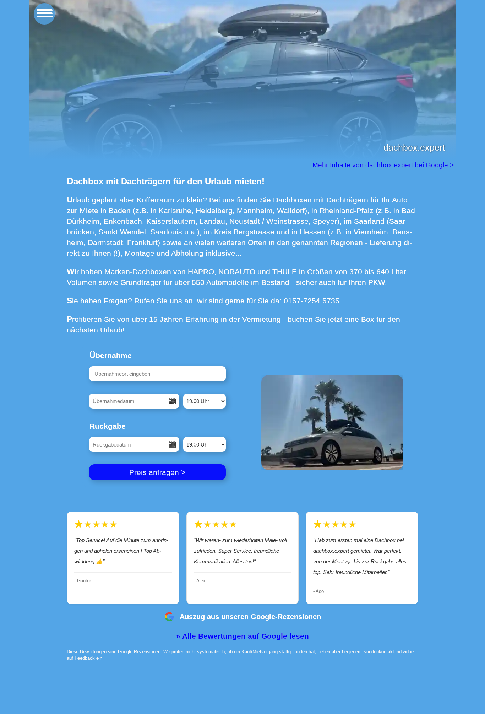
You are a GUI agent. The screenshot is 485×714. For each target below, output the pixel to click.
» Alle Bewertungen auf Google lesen (242, 636)
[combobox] (157, 373)
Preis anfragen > (157, 472)
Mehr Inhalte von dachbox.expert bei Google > (384, 165)
